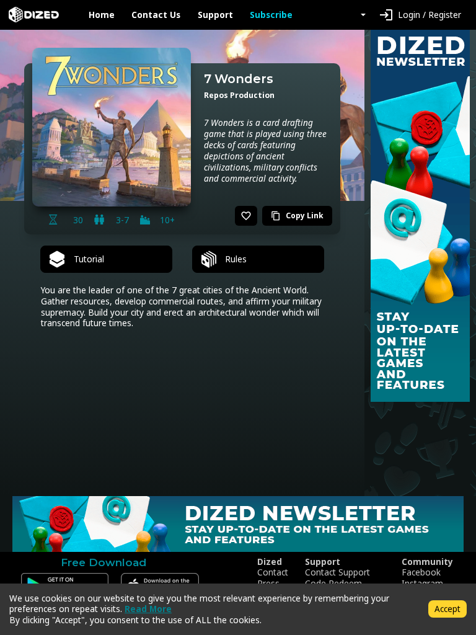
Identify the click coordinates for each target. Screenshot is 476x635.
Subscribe (271, 14)
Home (102, 14)
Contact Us (155, 14)
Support (215, 14)
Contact (272, 572)
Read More (148, 609)
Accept (447, 609)
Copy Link (297, 215)
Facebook (421, 572)
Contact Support (337, 572)
